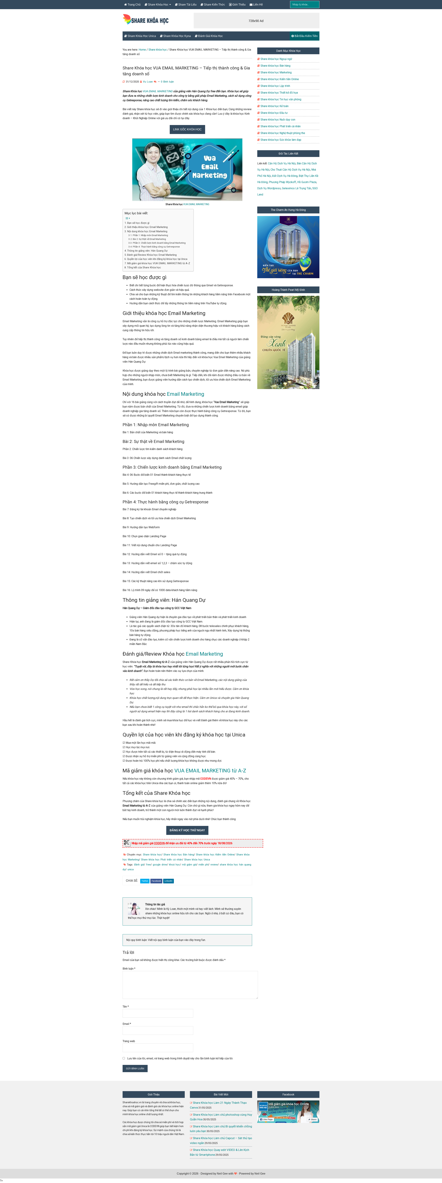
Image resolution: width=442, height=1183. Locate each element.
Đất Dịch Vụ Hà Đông (284, 176)
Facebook (156, 881)
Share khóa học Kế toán (274, 106)
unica (131, 869)
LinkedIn (168, 881)
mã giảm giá (189, 864)
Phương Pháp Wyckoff (282, 182)
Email (127, 1024)
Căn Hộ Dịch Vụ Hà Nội (282, 163)
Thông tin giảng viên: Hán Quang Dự (147, 250)
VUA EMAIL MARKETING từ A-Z (210, 771)
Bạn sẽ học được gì (138, 222)
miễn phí (203, 864)
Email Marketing (185, 394)
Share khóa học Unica (197, 859)
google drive (160, 864)
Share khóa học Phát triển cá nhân (161, 859)
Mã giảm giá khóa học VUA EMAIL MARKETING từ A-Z (158, 263)
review (214, 864)
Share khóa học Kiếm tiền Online (215, 854)
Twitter (145, 881)
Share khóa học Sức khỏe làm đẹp (280, 139)
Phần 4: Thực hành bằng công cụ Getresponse (156, 246)
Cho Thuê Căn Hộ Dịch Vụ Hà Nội (290, 169)
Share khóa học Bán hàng (179, 854)
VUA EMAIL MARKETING (157, 91)
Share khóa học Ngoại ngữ (276, 59)
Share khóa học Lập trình (275, 86)
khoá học (174, 864)
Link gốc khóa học (187, 129)
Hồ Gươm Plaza (306, 182)
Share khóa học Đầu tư (274, 112)
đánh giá (139, 864)
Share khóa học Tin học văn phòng (280, 99)
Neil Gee (222, 1173)
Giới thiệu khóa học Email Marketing (147, 227)
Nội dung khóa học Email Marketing (147, 231)
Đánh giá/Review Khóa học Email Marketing (152, 254)
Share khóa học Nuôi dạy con (277, 119)
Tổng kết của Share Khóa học (144, 267)
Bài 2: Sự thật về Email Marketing (149, 239)
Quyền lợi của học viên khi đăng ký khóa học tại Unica (157, 259)
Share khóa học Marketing (276, 72)
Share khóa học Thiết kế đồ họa (279, 92)
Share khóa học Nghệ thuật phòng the (282, 133)
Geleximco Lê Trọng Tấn (296, 188)
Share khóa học (152, 854)
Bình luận (129, 968)
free (148, 864)
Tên (126, 1006)
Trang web (129, 1041)
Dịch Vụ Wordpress (269, 188)
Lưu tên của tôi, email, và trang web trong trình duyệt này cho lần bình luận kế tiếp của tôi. (180, 1058)
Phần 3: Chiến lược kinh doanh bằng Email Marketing (159, 242)
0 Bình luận (167, 81)
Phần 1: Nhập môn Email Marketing (150, 235)
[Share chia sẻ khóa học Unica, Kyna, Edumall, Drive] (146, 22)
